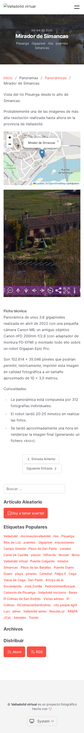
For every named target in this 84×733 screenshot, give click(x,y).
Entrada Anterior (43, 459)
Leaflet (40, 183)
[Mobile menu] (76, 7)
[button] (42, 153)
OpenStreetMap (57, 183)
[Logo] (20, 7)
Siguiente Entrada (39, 468)
